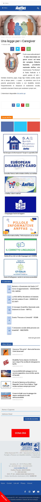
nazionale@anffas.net (20, 468)
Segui (7, 122)
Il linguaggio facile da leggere (14, 213)
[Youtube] (38, 491)
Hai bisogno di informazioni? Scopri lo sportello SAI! (20, 153)
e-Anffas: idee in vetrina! (13, 193)
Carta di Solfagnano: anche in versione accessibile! (20, 277)
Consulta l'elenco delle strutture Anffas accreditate (20, 173)
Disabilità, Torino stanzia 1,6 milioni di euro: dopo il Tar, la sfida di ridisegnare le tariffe (26, 362)
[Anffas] (30, 447)
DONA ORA (20, 433)
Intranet (29, 483)
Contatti (9, 483)
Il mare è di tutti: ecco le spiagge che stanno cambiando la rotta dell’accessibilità (24, 395)
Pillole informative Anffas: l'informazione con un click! (20, 235)
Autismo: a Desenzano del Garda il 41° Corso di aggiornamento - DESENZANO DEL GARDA (25, 288)
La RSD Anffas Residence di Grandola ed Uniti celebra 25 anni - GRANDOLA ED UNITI (25, 299)
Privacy (23, 483)
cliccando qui (21, 93)
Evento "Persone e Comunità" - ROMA (25, 317)
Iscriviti (33, 122)
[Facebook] (25, 491)
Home (3, 483)
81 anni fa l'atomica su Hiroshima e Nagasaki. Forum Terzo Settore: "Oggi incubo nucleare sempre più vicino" (25, 384)
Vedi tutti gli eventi (34, 338)
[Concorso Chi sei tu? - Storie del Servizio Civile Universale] (6, 351)
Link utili (16, 483)
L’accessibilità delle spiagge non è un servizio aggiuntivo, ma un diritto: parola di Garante (26, 373)
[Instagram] (29, 491)
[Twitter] (33, 491)
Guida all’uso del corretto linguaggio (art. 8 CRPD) (20, 256)
